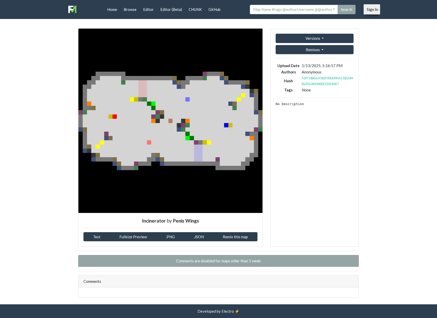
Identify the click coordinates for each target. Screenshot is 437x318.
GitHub (214, 9)
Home (112, 9)
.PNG (170, 236)
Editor (148, 9)
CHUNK (195, 9)
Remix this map (235, 236)
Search (346, 9)
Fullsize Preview (133, 236)
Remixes (313, 49)
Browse (130, 9)
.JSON (199, 236)
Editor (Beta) (171, 9)
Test (96, 236)
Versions (313, 38)
